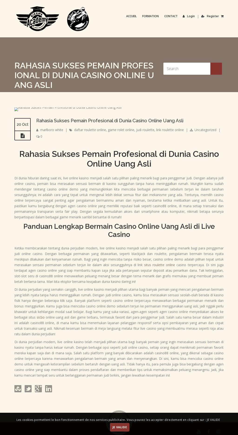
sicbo (41, 317)
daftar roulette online (90, 130)
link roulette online (170, 130)
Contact (171, 16)
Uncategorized (205, 130)
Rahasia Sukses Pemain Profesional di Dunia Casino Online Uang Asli (109, 120)
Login (191, 16)
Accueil (131, 16)
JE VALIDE (119, 427)
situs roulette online (159, 265)
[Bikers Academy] (52, 19)
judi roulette (145, 130)
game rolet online (121, 130)
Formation (150, 16)
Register (213, 16)
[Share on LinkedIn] (48, 391)
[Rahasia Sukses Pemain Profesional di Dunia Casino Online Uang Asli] (68, 107)
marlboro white (51, 130)
